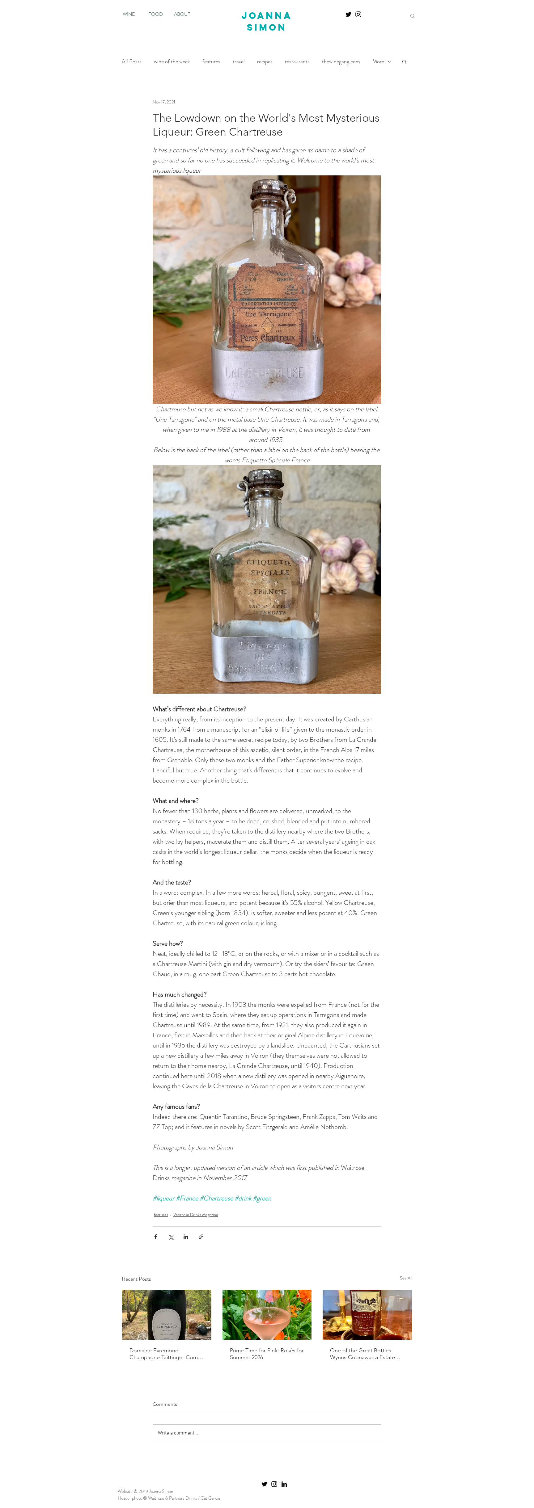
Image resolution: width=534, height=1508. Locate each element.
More (378, 61)
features (211, 61)
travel (239, 61)
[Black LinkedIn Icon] (284, 1484)
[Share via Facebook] (156, 1237)
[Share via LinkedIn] (186, 1237)
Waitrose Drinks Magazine (195, 1215)
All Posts (132, 61)
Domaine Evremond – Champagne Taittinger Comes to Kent (166, 1354)
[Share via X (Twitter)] (171, 1237)
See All (406, 1278)
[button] (404, 61)
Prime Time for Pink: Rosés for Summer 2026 (267, 1354)
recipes (265, 61)
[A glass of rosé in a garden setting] (267, 1315)
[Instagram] (358, 14)
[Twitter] (348, 14)
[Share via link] (201, 1237)
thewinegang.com (341, 61)
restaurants (297, 61)
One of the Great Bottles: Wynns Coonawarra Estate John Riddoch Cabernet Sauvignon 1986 (362, 1354)
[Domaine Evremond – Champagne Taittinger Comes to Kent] (166, 1315)
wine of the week (172, 61)
